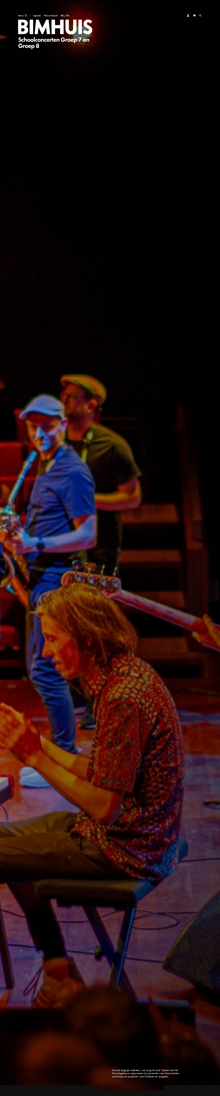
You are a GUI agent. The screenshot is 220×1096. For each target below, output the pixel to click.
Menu (21, 15)
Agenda (37, 15)
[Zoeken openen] (200, 15)
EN (67, 15)
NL (62, 15)
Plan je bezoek (51, 15)
